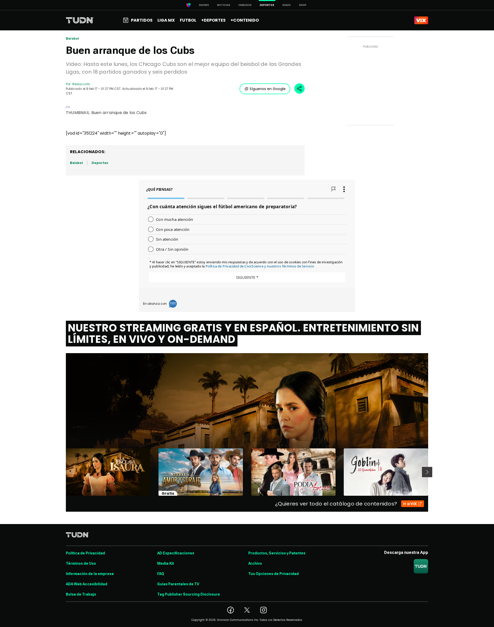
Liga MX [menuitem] (166, 20)
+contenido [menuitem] (245, 20)
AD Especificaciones (175, 553)
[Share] (299, 88)
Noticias (223, 5)
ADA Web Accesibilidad (86, 584)
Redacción (81, 84)
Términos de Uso (81, 563)
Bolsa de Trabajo (81, 594)
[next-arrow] (427, 472)
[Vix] (421, 20)
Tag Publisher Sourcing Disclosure (188, 594)
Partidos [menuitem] (142, 20)
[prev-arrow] (63, 472)
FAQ (160, 574)
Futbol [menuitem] (188, 20)
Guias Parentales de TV (178, 584)
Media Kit (165, 563)
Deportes (100, 163)
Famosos (245, 5)
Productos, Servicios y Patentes (276, 553)
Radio (287, 5)
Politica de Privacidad (85, 553)
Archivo (255, 563)
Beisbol (72, 39)
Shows (204, 5)
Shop (302, 5)
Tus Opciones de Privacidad (273, 574)
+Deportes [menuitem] (213, 20)
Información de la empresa (90, 574)
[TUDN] (80, 20)
